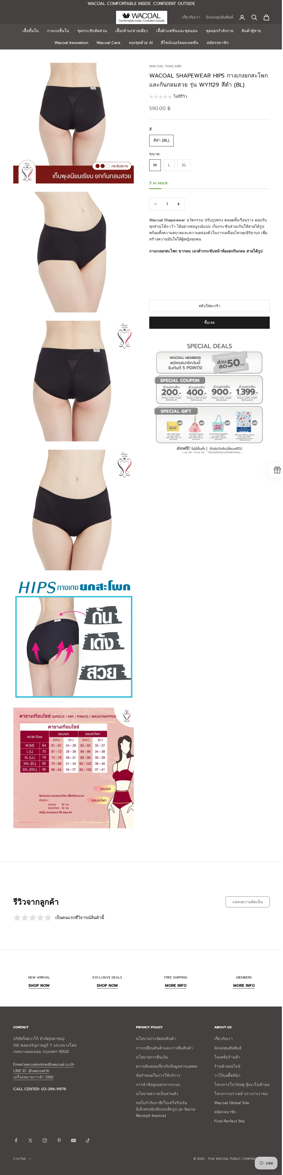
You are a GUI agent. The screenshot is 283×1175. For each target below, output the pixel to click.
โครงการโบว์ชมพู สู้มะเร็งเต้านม (238, 1072)
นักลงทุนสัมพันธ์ (215, 17)
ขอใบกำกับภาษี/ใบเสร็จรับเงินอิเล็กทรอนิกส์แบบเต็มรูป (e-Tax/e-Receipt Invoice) (164, 1097)
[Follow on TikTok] (88, 1128)
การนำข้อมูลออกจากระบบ (156, 1072)
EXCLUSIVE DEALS (105, 964)
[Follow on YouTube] (73, 1128)
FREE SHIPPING (173, 964)
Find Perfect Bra (225, 1109)
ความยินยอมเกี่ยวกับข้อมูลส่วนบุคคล (164, 1054)
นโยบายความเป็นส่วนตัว (155, 1081)
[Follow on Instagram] (45, 1128)
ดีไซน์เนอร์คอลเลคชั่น (177, 43)
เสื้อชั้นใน (28, 31)
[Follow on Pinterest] (59, 1128)
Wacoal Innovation (69, 43)
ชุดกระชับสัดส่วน (90, 31)
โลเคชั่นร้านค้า (223, 1045)
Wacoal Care (107, 43)
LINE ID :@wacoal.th (31, 1058)
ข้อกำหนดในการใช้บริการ (156, 1063)
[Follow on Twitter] (30, 1128)
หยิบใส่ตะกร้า (206, 306)
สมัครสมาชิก (216, 43)
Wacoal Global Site (227, 1090)
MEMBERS (240, 964)
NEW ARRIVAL (39, 964)
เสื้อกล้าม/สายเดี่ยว (129, 31)
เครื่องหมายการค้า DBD (33, 1065)
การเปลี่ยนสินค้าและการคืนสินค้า (162, 1036)
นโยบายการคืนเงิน (150, 1045)
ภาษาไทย (19, 1146)
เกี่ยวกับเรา (187, 17)
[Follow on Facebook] (16, 1128)
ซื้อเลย (206, 322)
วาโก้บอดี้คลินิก (223, 1063)
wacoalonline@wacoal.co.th (49, 1052)
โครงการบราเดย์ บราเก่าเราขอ (236, 1081)
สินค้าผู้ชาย (249, 31)
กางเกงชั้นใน (56, 31)
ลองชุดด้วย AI (139, 43)
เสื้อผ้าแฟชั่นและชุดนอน (174, 31)
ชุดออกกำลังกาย (217, 31)
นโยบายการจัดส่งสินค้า (154, 1026)
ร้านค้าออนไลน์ (223, 1054)
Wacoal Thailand (163, 66)
